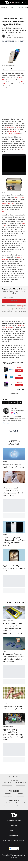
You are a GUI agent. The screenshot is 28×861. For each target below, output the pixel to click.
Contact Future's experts (14, 823)
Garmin (4, 211)
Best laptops (7, 793)
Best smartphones (8, 796)
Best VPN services (20, 785)
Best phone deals (7, 802)
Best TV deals (7, 805)
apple (19, 402)
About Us (14, 825)
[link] (6, 369)
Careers (14, 838)
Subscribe (17, 2)
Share (6, 69)
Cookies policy (14, 833)
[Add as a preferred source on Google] (14, 848)
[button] (14, 369)
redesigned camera (14, 133)
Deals (12, 7)
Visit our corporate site (20, 855)
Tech (3, 15)
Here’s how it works (19, 41)
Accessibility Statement (14, 820)
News (22, 37)
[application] (14, 162)
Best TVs (20, 793)
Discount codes (20, 805)
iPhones (15, 15)
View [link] (19, 370)
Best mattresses (20, 796)
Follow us (15, 69)
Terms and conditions (14, 828)
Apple (18, 127)
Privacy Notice (21, 306)
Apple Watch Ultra (8, 203)
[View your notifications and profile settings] (10, 2)
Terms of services (20, 305)
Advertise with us (14, 835)
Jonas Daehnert (19, 197)
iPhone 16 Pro (7, 782)
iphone (5, 402)
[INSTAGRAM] (12, 413)
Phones (9, 15)
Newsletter (22, 69)
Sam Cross (11, 35)
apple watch (12, 402)
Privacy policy (14, 830)
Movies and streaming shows (7, 786)
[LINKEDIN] (15, 413)
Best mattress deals (20, 802)
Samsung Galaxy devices (20, 782)
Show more (20, 389)
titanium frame (12, 131)
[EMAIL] (17, 413)
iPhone (21, 149)
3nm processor (9, 127)
